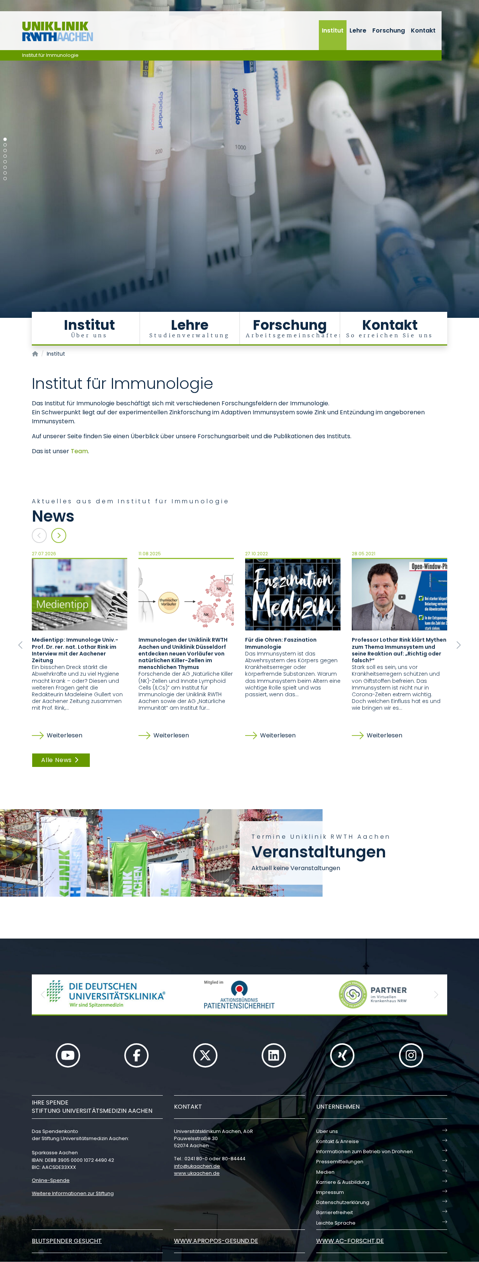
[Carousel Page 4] (5, 156)
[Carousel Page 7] (5, 173)
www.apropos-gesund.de (216, 1241)
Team (79, 451)
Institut (333, 30)
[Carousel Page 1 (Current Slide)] (5, 139)
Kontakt (423, 30)
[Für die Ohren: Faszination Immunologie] (293, 594)
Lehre (358, 30)
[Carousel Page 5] (5, 161)
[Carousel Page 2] (5, 145)
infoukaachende (197, 1166)
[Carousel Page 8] (5, 178)
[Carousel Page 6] (5, 167)
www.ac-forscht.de (350, 1241)
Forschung (388, 30)
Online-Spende (51, 1180)
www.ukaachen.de (197, 1173)
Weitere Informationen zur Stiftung (73, 1193)
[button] (20, 645)
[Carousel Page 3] (5, 150)
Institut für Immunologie (50, 55)
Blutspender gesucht (67, 1241)
